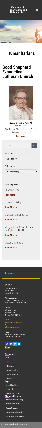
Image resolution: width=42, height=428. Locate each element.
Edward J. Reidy (13, 202)
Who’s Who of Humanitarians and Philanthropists (17, 10)
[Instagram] (7, 344)
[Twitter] (15, 344)
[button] (37, 10)
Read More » (21, 136)
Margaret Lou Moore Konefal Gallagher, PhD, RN (19, 229)
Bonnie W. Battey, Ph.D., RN (21, 123)
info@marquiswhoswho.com (14, 322)
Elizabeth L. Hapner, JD (16, 214)
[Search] (34, 145)
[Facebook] (11, 344)
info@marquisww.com (12, 327)
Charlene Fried (12, 190)
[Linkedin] (19, 344)
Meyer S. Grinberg (14, 242)
